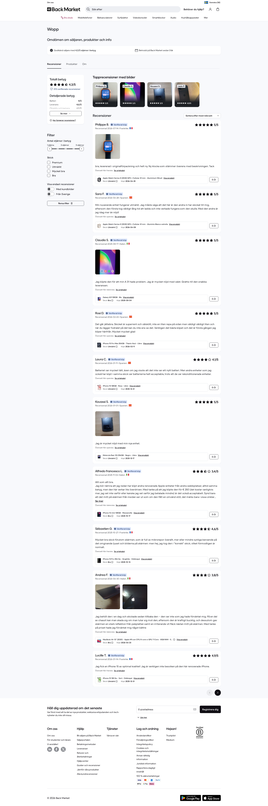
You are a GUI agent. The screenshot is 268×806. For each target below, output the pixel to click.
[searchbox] (135, 9)
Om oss (51, 735)
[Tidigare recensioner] (210, 693)
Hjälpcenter (82, 761)
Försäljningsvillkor (145, 739)
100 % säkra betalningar (148, 776)
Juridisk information (146, 763)
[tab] (54, 64)
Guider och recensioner (88, 765)
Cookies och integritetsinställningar (147, 750)
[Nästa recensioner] (218, 693)
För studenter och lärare (59, 739)
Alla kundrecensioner (87, 774)
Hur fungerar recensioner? (64, 120)
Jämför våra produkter (88, 769)
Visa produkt (168, 178)
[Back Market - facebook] (56, 749)
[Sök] (88, 9)
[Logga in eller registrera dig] (210, 9)
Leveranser (82, 748)
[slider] (49, 149)
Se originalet (119, 170)
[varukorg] (218, 9)
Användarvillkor (143, 735)
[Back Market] (63, 9)
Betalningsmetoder (86, 744)
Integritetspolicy (144, 744)
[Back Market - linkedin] (49, 749)
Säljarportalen (83, 739)
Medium (170, 739)
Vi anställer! (52, 744)
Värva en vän (113, 735)
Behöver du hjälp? (194, 9)
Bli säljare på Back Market (89, 735)
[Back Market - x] (63, 749)
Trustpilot (171, 735)
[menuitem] (85, 17)
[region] (157, 95)
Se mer (99, 500)
